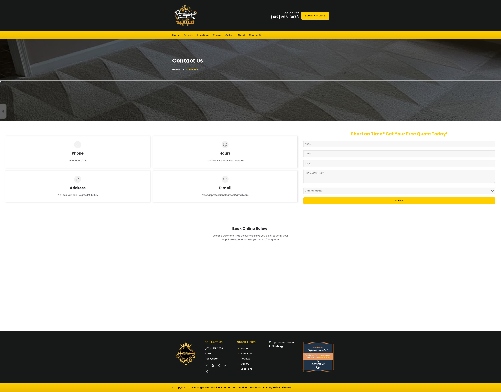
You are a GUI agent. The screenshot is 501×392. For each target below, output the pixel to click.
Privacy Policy (271, 387)
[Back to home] (185, 16)
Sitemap (287, 387)
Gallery (229, 35)
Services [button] (188, 35)
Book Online (315, 15)
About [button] (241, 35)
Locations (203, 35)
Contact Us (255, 35)
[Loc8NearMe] (318, 364)
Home (176, 35)
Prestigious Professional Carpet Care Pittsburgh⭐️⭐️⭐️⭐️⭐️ (318, 356)
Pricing (217, 35)
